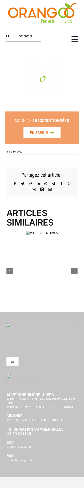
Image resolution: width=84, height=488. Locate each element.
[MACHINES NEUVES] (42, 233)
